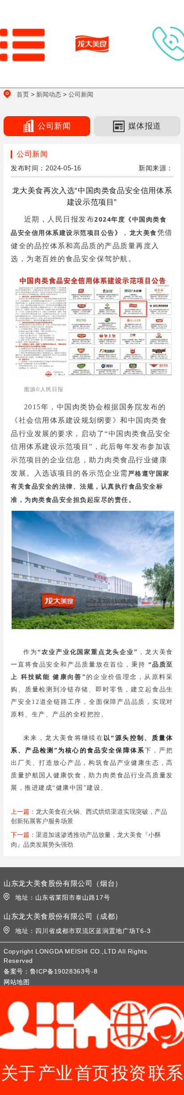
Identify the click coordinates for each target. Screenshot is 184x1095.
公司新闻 (80, 94)
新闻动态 (48, 94)
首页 (23, 94)
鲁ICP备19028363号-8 (64, 971)
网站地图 (16, 982)
